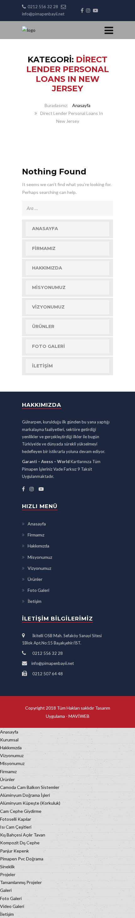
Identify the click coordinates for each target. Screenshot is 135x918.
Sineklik (7, 866)
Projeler (7, 874)
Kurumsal (9, 739)
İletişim (42, 366)
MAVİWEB (78, 716)
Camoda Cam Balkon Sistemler (29, 787)
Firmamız (44, 248)
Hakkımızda (47, 268)
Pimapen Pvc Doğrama (21, 858)
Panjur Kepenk (14, 850)
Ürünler (43, 326)
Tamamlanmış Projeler (21, 882)
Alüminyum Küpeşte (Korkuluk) (30, 803)
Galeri (6, 890)
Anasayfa (81, 105)
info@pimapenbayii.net (43, 13)
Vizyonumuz (48, 307)
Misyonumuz (49, 287)
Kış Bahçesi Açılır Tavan (22, 834)
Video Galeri (12, 906)
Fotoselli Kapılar (15, 819)
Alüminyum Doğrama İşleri (25, 795)
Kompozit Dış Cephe (20, 842)
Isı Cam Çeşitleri (15, 827)
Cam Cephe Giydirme (20, 811)
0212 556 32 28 (43, 6)
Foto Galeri (48, 346)
